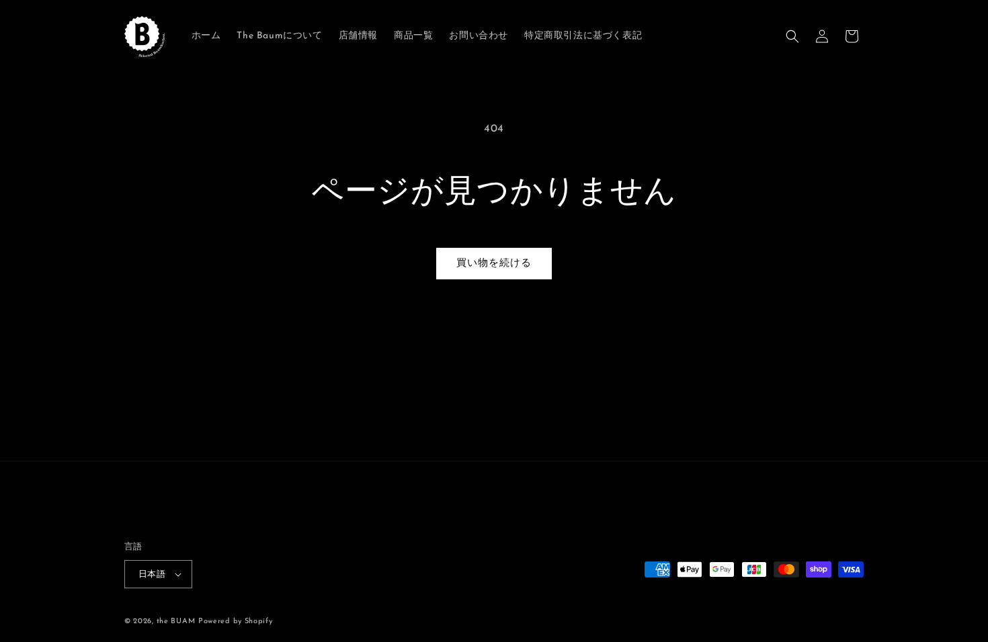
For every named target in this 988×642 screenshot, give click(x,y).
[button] (792, 36)
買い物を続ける (494, 264)
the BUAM (176, 621)
